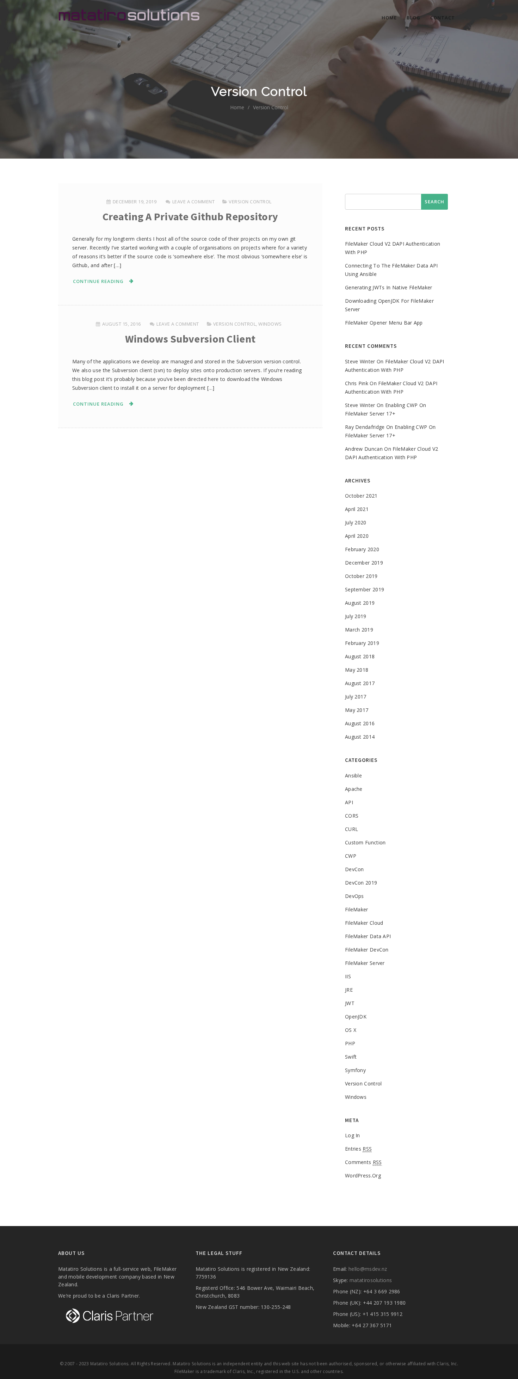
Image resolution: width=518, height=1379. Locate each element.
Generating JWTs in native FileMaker (388, 287)
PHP (350, 1043)
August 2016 (360, 723)
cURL (351, 829)
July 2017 (355, 696)
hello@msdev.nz (368, 1269)
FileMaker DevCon (367, 949)
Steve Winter (360, 361)
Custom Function (365, 842)
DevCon (354, 869)
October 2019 (361, 576)
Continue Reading (98, 281)
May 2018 (356, 669)
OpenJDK (355, 1016)
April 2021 (357, 509)
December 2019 (364, 562)
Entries (358, 1148)
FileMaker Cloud (364, 922)
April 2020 (357, 535)
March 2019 (359, 629)
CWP (350, 855)
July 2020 (355, 522)
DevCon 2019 (361, 882)
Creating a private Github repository (190, 216)
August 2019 (360, 602)
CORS (351, 815)
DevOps (354, 896)
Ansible (353, 775)
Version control (250, 201)
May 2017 (356, 710)
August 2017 (360, 683)
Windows (270, 324)
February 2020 (362, 549)
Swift (351, 1056)
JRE (349, 989)
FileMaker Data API (368, 936)
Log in (352, 1135)
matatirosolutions (371, 1280)
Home (389, 17)
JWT (349, 1003)
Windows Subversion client (190, 338)
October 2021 (361, 495)
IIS (348, 976)
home (237, 107)
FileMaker (356, 909)
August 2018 (360, 656)
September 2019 (364, 589)
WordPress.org (363, 1175)
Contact (442, 17)
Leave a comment (193, 201)
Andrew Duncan (364, 448)
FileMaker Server (365, 963)
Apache (354, 789)
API (349, 802)
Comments (363, 1162)
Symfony (355, 1070)
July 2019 (355, 616)
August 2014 (360, 736)
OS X (350, 1030)
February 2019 (362, 643)
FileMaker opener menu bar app (384, 322)
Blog (413, 17)
